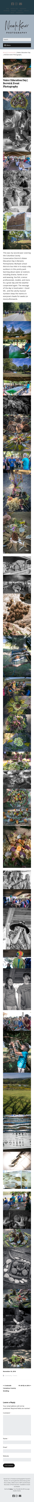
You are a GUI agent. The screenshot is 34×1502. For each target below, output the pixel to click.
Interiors (26, 10)
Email (5, 1447)
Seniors (20, 10)
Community (12, 52)
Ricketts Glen (14, 8)
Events (15, 1375)
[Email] (20, 4)
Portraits (13, 10)
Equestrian (23, 8)
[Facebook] (12, 4)
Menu (8, 45)
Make (11, 1489)
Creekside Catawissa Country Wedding (9, 1388)
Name (5, 1439)
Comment (7, 1413)
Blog (7, 8)
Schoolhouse (19, 12)
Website (6, 1456)
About (12, 12)
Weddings (6, 10)
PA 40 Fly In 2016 (24, 1385)
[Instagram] (16, 4)
